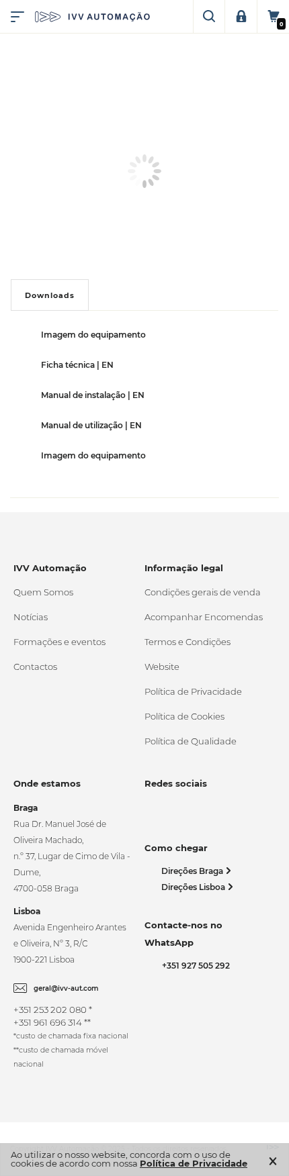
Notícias (30, 616)
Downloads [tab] (50, 295)
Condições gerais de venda (202, 592)
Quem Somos (43, 592)
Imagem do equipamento (93, 335)
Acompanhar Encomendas (203, 616)
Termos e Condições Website (187, 654)
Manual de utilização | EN (91, 425)
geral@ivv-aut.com (66, 988)
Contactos (35, 666)
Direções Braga (193, 871)
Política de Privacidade (193, 691)
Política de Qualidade (190, 741)
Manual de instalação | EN (92, 395)
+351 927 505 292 (194, 966)
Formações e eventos (59, 641)
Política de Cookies (184, 716)
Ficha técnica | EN (77, 365)
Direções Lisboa (194, 887)
